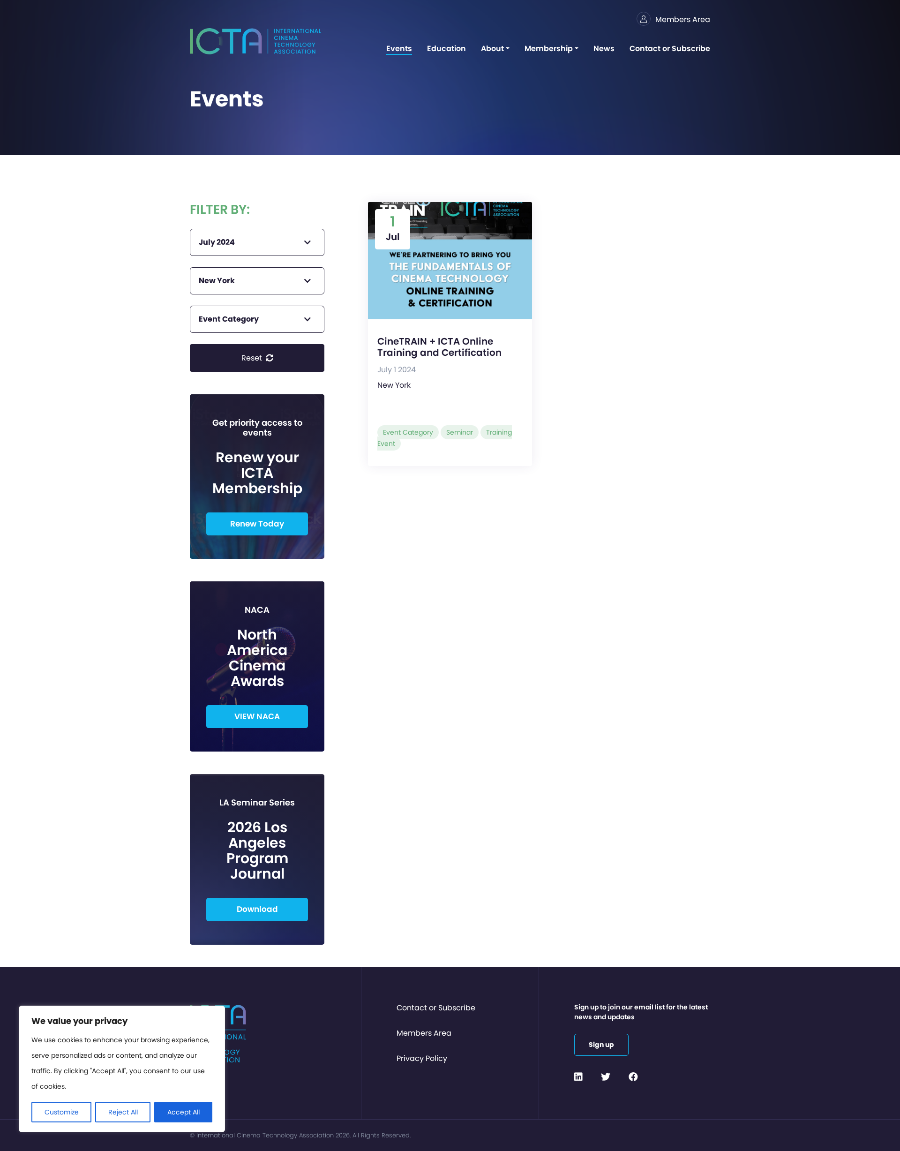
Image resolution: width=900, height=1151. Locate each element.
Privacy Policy (422, 1058)
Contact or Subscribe (436, 1007)
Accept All (183, 1112)
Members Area (424, 1033)
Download (257, 909)
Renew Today (257, 523)
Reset (252, 358)
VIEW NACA (257, 716)
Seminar (459, 432)
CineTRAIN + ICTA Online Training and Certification (439, 347)
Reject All (123, 1112)
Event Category (408, 432)
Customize (62, 1112)
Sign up (601, 1044)
